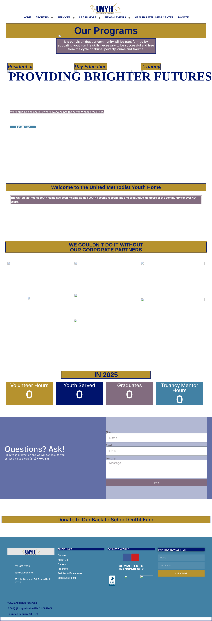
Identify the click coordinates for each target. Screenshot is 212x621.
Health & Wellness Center (154, 17)
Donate (183, 17)
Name (109, 432)
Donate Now (23, 127)
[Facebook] (127, 557)
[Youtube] (135, 557)
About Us (42, 17)
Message (111, 458)
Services (64, 17)
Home (27, 17)
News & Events (115, 17)
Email (109, 445)
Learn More (87, 17)
